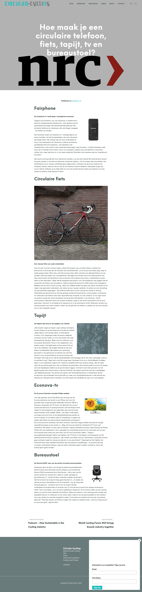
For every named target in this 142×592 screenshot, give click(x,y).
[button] (131, 4)
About (111, 3)
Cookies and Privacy (70, 560)
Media (103, 3)
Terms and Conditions (71, 558)
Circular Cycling (72, 548)
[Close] (139, 540)
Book (71, 3)
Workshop (81, 3)
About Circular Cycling (71, 551)
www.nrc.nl (76, 101)
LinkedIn (66, 565)
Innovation (93, 3)
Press (65, 555)
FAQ (64, 553)
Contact (121, 3)
